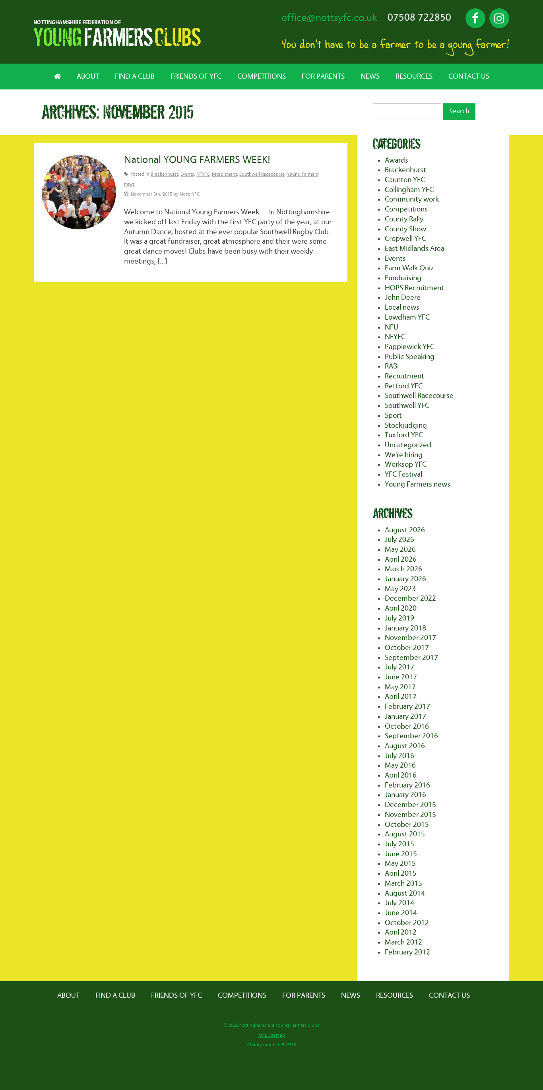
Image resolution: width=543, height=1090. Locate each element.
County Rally (404, 219)
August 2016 (405, 746)
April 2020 (401, 608)
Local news (402, 307)
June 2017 (401, 677)
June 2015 (401, 854)
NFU (391, 327)
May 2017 (400, 687)
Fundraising (403, 278)
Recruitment (224, 174)
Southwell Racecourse (262, 174)
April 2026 (401, 559)
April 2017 (401, 696)
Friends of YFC (196, 76)
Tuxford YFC (404, 435)
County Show (405, 229)
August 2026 (405, 530)
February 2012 (407, 952)
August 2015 (405, 834)
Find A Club (135, 76)
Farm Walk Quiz (409, 268)
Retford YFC (404, 386)
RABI (392, 366)
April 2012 (401, 932)
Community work (412, 199)
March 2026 (403, 569)
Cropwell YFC (405, 239)
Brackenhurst (164, 174)
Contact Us (468, 76)
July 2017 (399, 667)
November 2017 (410, 638)
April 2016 (401, 775)
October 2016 (407, 726)
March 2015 (403, 883)
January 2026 (405, 579)
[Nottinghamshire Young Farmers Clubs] (117, 44)
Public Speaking (409, 357)
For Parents (323, 76)
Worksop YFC (406, 464)
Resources (414, 76)
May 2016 (400, 765)
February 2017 (407, 706)
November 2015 (410, 815)
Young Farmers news (417, 484)
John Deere (403, 297)
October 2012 (407, 923)
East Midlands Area (414, 248)
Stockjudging (406, 425)
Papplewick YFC (409, 347)
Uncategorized (408, 445)
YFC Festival (403, 474)
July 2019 (399, 618)
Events (187, 174)
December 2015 (410, 805)
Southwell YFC (407, 405)
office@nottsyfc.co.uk (329, 18)
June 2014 (401, 913)
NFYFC (202, 174)
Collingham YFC (409, 190)
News (370, 76)
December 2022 (410, 598)
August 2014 (405, 893)
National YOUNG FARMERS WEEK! (197, 160)
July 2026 (399, 539)
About (88, 76)
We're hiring (404, 455)
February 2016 (407, 785)
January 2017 (405, 716)
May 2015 (400, 863)
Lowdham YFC (407, 317)
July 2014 (399, 903)
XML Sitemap (271, 1035)
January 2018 (405, 628)
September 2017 (411, 658)
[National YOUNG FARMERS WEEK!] (79, 192)
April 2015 (401, 873)
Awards (396, 160)
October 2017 (407, 648)
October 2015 (407, 824)
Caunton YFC (405, 180)
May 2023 (400, 589)
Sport (393, 415)
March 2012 (403, 942)
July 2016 (399, 756)
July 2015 (399, 844)
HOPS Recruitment (414, 288)
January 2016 (405, 795)
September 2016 (411, 736)
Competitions (261, 76)
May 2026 (400, 549)
